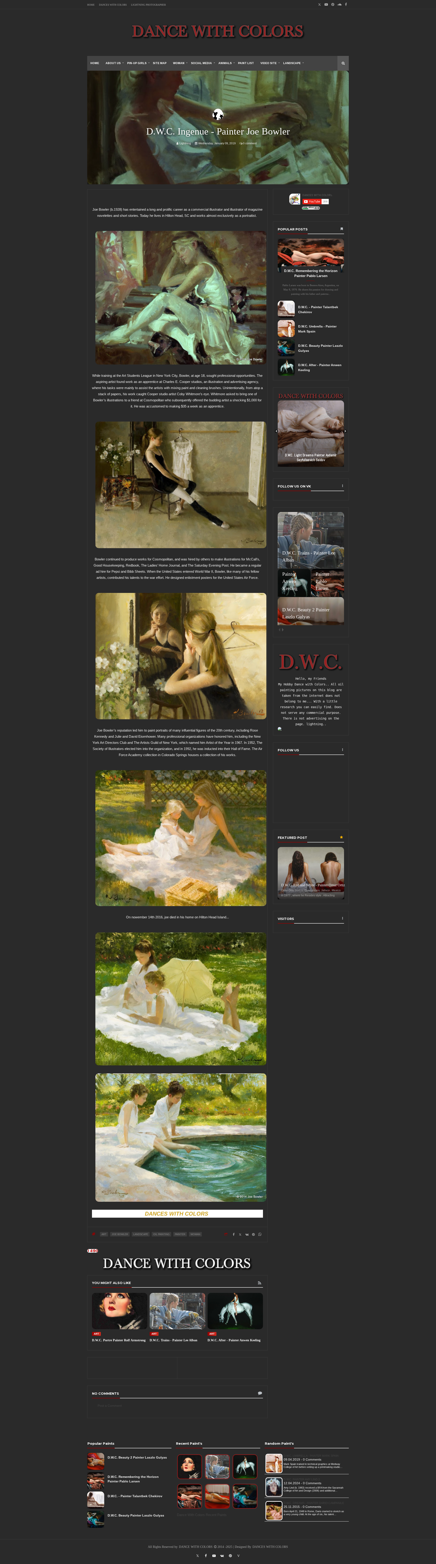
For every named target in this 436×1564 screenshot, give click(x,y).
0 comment (249, 143)
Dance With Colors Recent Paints (202, 1515)
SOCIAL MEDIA (201, 63)
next (283, 629)
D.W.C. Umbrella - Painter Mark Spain (311, 1455)
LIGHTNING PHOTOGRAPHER (148, 4)
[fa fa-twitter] (319, 4)
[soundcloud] (339, 4)
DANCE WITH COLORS (196, 1547)
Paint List (246, 63)
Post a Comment (110, 1405)
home (94, 63)
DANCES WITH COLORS (113, 4)
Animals (225, 63)
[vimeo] (238, 1555)
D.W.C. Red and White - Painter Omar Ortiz (313, 885)
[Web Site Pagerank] (311, 208)
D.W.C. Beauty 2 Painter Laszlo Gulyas (137, 1457)
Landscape (292, 63)
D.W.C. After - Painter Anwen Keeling (234, 1340)
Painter (180, 1234)
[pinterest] (333, 4)
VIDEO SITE (268, 63)
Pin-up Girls (136, 63)
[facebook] (346, 4)
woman (195, 1234)
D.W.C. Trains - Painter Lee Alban (173, 1340)
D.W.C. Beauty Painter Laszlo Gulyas (136, 1515)
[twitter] (197, 1555)
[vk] (222, 1555)
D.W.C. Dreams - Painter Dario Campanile (314, 1503)
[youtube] (326, 4)
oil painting (161, 1234)
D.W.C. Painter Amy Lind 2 (302, 1479)
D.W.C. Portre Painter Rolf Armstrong (119, 1340)
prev (279, 629)
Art (104, 1234)
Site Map (159, 63)
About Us (113, 63)
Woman (178, 63)
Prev (276, 431)
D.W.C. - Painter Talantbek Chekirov (135, 1496)
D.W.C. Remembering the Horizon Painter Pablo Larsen (133, 1479)
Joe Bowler (120, 1234)
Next (345, 431)
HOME (91, 4)
